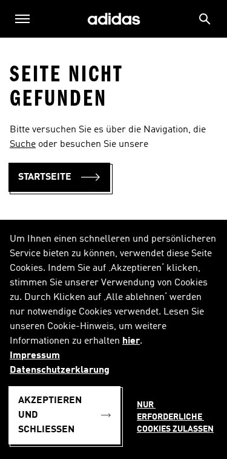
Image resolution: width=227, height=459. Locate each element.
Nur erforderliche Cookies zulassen (175, 417)
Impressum (35, 356)
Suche (23, 144)
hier (131, 341)
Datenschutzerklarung (60, 370)
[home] (113, 19)
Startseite (44, 177)
